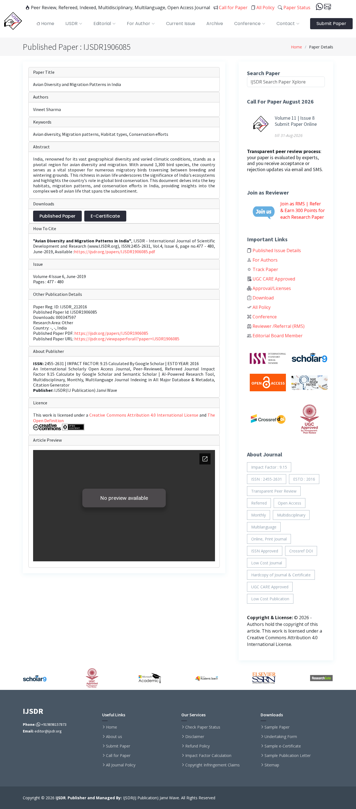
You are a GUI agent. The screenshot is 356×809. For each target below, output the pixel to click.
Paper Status (296, 7)
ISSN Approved (264, 551)
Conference (264, 317)
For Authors (264, 260)
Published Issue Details (276, 250)
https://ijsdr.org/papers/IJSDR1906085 (111, 333)
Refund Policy (197, 746)
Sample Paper (277, 727)
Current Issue (180, 23)
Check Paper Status (202, 727)
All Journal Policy (120, 765)
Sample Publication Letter (287, 756)
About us (114, 737)
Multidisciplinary (291, 515)
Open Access (289, 503)
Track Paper (264, 269)
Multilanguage (263, 527)
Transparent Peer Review (273, 491)
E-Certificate (105, 216)
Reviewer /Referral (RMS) (278, 326)
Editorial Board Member (277, 336)
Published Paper (57, 216)
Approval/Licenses (271, 288)
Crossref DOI (301, 551)
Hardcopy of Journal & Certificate (281, 574)
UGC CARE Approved (273, 279)
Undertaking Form (280, 737)
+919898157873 (53, 724)
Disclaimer (194, 737)
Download (262, 298)
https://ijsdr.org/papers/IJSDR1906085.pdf (114, 251)
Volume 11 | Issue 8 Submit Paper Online (296, 121)
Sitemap (271, 765)
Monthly (258, 515)
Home (296, 47)
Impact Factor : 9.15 (269, 467)
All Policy (265, 7)
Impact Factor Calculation (208, 756)
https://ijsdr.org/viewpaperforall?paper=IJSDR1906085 (126, 338)
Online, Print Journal (269, 539)
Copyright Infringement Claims (212, 765)
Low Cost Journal (266, 562)
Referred (259, 503)
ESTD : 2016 (304, 479)
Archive (214, 23)
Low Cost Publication (270, 598)
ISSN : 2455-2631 (266, 479)
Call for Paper (233, 7)
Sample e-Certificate (282, 746)
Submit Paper (331, 23)
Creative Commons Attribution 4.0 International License (144, 415)
